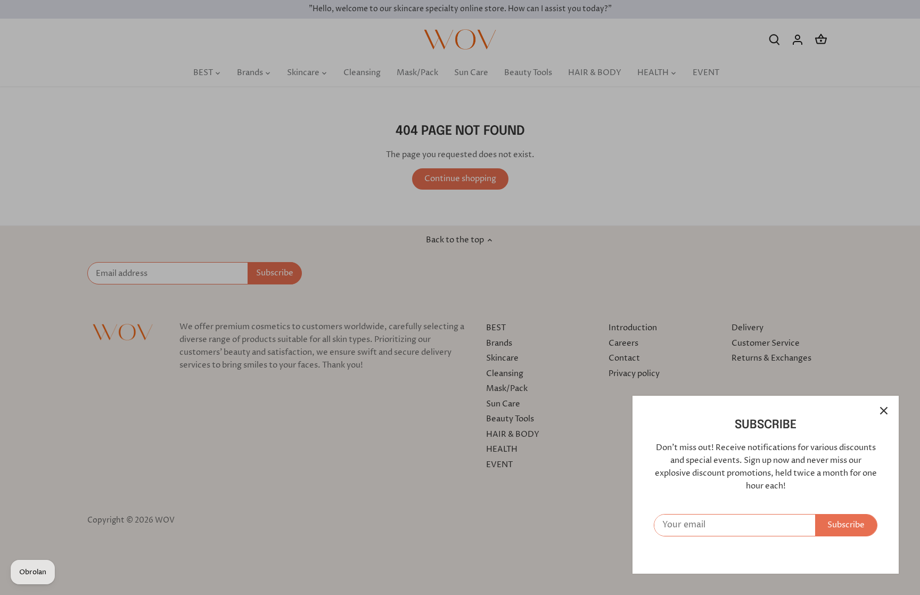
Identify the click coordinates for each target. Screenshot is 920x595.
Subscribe (846, 525)
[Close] (884, 410)
